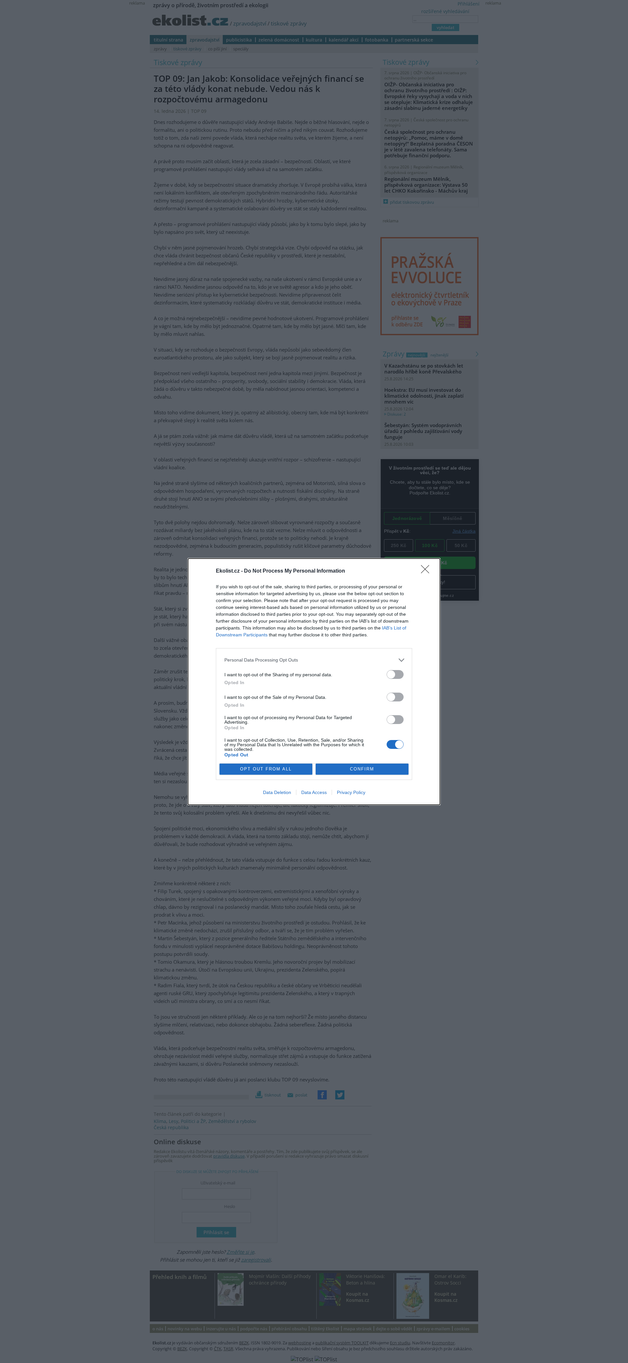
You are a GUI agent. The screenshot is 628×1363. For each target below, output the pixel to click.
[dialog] (314, 682)
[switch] (395, 674)
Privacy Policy (351, 792)
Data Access (314, 792)
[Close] (427, 571)
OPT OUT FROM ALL (266, 769)
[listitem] (314, 660)
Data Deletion (277, 792)
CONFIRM (362, 769)
